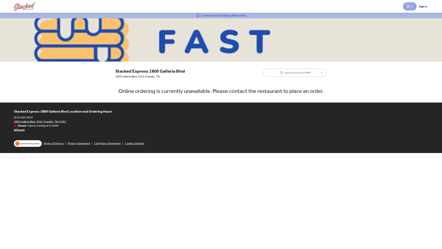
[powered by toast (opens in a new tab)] (27, 143)
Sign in (423, 6)
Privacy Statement (79, 143)
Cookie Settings (134, 143)
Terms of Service (54, 143)
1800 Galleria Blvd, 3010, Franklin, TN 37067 (40, 121)
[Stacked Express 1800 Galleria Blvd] (24, 6)
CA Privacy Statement (107, 143)
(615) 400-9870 (23, 117)
